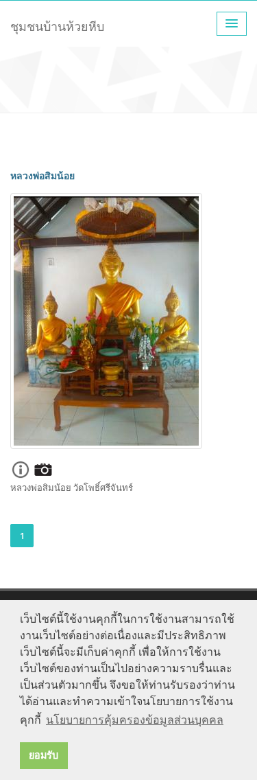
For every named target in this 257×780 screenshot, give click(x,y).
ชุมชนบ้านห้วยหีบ (57, 26)
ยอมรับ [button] (43, 755)
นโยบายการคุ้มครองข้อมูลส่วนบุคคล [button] (134, 720)
